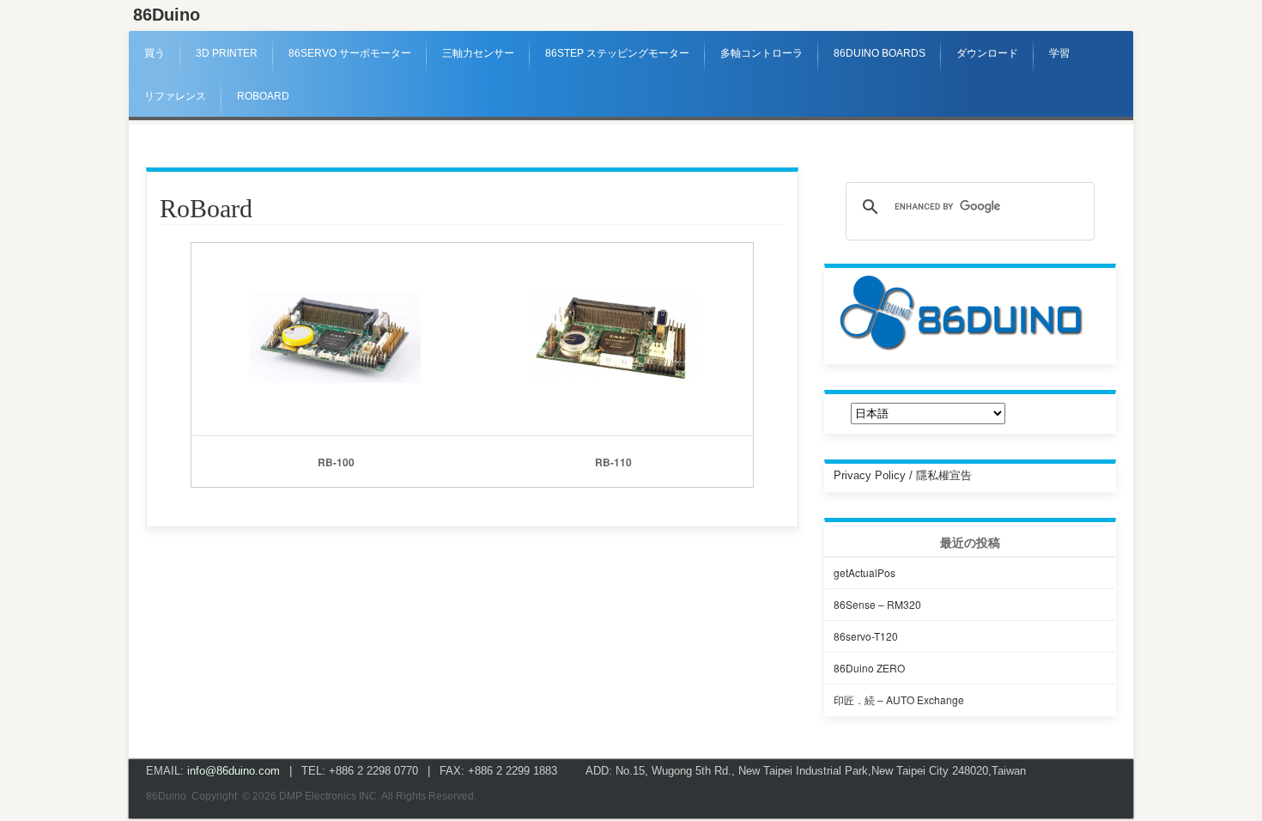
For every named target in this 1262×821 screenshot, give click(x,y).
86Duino (166, 14)
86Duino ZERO (869, 667)
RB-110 (613, 462)
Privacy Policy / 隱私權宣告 (903, 475)
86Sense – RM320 (877, 604)
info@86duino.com (233, 770)
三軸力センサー (478, 53)
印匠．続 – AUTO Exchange (899, 699)
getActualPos (864, 572)
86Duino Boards (879, 53)
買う (154, 53)
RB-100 (336, 462)
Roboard (263, 96)
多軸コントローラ (761, 53)
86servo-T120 (866, 636)
